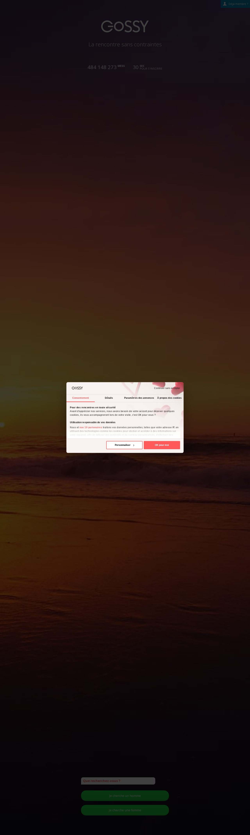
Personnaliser (122, 445)
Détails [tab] (109, 398)
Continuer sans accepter (167, 388)
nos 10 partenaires (90, 427)
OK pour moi (162, 445)
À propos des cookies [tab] (169, 398)
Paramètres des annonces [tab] (139, 398)
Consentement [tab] (80, 398)
